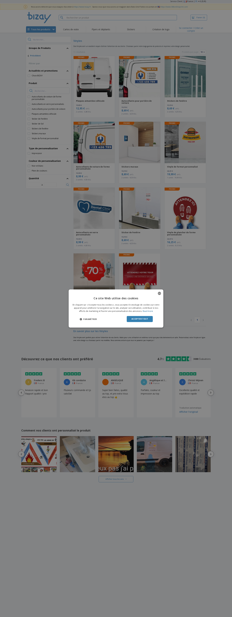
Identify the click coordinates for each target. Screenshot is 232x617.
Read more (148, 311)
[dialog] (116, 308)
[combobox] (159, 293)
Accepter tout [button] (139, 319)
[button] (88, 319)
